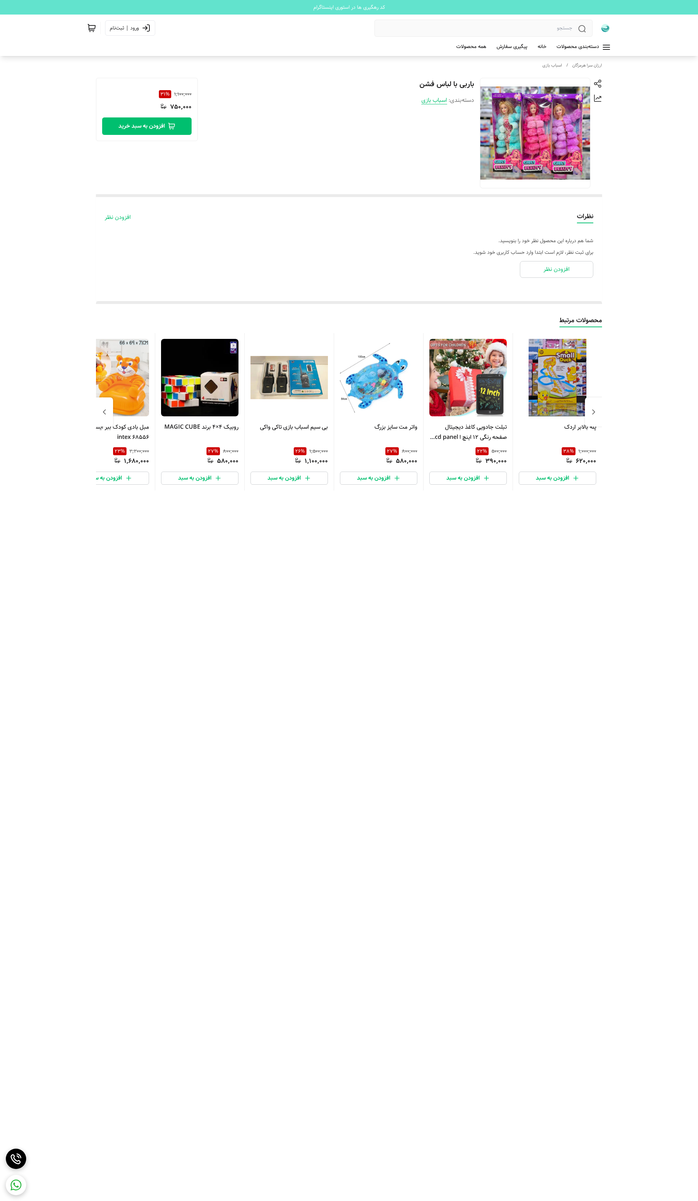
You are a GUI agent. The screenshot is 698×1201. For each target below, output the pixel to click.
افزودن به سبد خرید (142, 126)
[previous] (593, 412)
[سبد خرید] (91, 28)
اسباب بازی (552, 65)
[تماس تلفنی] (16, 1159)
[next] (104, 412)
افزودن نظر (118, 217)
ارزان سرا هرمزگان (587, 65)
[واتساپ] (16, 1185)
